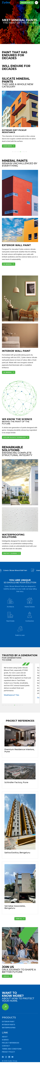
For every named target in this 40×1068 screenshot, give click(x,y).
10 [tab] (26, 151)
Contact (6, 1046)
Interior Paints (8, 1025)
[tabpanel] (20, 119)
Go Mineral (7, 264)
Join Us (6, 976)
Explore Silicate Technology (14, 437)
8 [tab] (23, 151)
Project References (10, 1043)
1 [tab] (12, 151)
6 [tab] (20, 151)
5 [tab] (18, 151)
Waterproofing (8, 1028)
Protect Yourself (10, 553)
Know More (7, 146)
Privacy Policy (8, 1052)
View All (19, 918)
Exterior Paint (8, 1022)
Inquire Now (25, 2)
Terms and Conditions (11, 1049)
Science (5, 1040)
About (5, 1037)
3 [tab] (15, 151)
